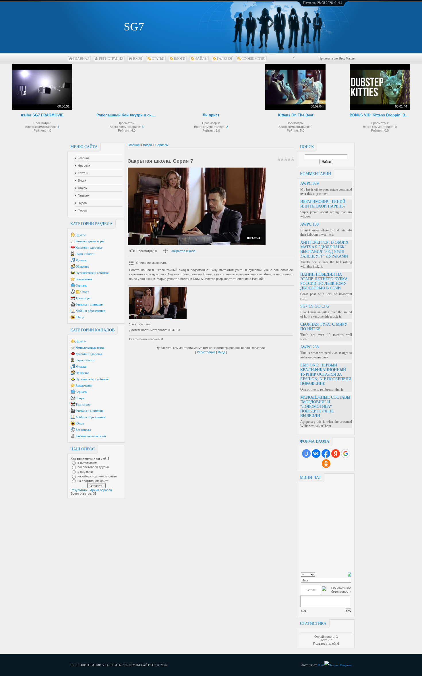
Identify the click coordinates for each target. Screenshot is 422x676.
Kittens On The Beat (295, 115)
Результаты (79, 490)
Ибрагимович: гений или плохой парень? (322, 203)
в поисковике (87, 462)
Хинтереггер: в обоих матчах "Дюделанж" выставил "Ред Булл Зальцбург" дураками (324, 249)
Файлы (201, 59)
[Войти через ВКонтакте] (316, 453)
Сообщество (253, 59)
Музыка (81, 260)
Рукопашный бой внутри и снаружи (126, 115)
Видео (147, 145)
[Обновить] (349, 574)
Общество (82, 266)
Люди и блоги (85, 254)
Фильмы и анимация (89, 304)
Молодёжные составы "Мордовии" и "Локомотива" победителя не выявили (325, 406)
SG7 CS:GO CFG (314, 306)
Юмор (80, 317)
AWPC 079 (309, 183)
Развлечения (84, 279)
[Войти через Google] (345, 453)
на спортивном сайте (93, 481)
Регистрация (111, 59)
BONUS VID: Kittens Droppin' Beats (380, 115)
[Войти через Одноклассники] (326, 463)
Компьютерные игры (90, 241)
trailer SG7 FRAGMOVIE (42, 115)
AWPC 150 (309, 224)
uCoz (321, 665)
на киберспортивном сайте (97, 476)
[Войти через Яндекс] (335, 453)
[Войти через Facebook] (326, 453)
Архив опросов (101, 490)
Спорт (84, 291)
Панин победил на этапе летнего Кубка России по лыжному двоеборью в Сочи (324, 281)
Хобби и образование (90, 310)
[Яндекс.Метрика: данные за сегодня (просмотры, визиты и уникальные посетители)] (338, 665)
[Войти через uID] (306, 453)
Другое (81, 235)
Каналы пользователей (91, 436)
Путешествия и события (92, 272)
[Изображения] (158, 303)
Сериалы (81, 285)
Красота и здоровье (89, 247)
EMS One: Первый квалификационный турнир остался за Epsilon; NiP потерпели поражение (325, 374)
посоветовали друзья (93, 467)
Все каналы (83, 429)
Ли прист (211, 115)
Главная (81, 59)
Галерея (224, 59)
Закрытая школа (183, 251)
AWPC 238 (309, 347)
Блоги (179, 59)
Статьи (158, 59)
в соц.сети (85, 471)
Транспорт (83, 298)
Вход (137, 59)
